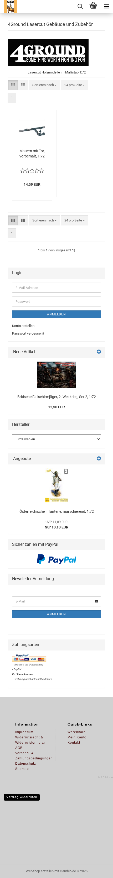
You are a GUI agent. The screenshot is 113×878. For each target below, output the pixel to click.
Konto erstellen (23, 326)
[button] (13, 85)
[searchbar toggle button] (80, 6)
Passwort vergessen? (28, 333)
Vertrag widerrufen (21, 797)
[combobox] (44, 85)
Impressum (24, 732)
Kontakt (74, 742)
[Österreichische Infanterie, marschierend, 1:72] (56, 485)
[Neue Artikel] (99, 352)
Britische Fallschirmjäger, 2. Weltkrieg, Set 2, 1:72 (56, 397)
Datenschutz (25, 763)
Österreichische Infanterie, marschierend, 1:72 (56, 511)
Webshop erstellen (40, 871)
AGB (19, 748)
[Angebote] (99, 459)
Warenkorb (77, 732)
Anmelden (56, 314)
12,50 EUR (56, 407)
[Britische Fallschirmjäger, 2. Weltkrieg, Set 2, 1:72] (56, 375)
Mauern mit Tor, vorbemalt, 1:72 (32, 153)
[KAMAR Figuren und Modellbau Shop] (8, 6)
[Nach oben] (98, 870)
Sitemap (22, 769)
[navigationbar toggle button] (106, 6)
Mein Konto (77, 737)
